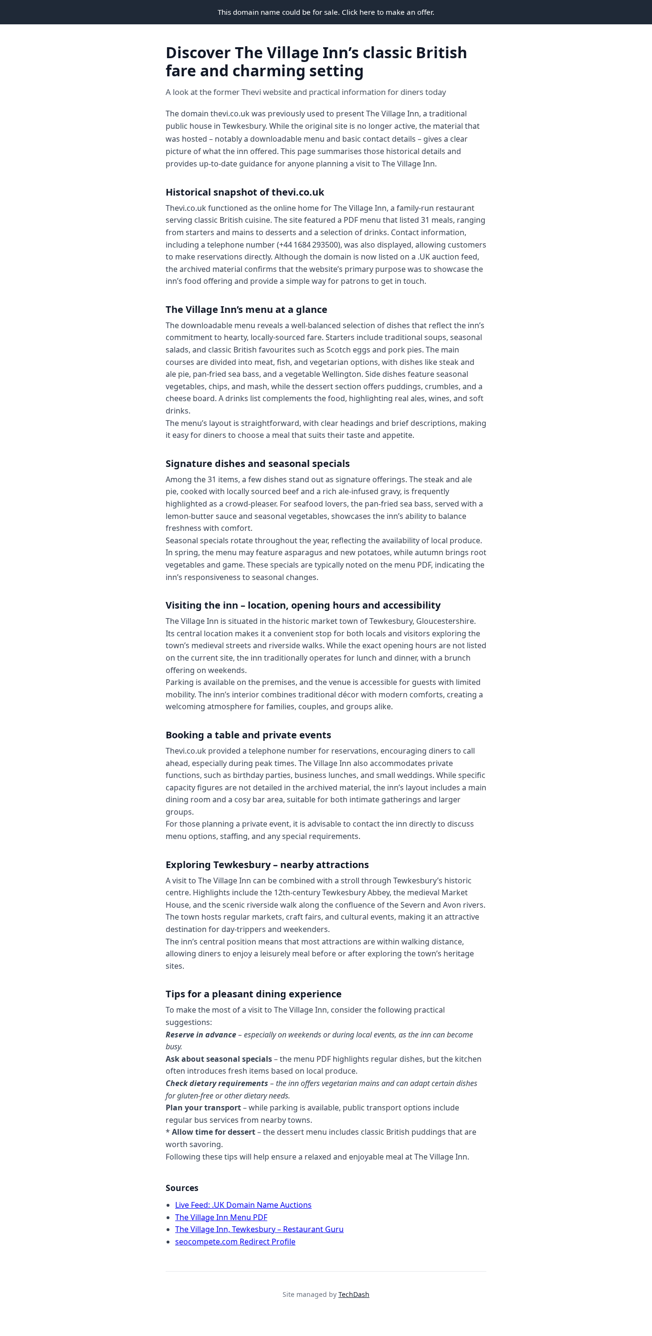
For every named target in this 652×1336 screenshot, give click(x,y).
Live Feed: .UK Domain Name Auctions (243, 1205)
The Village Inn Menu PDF (221, 1217)
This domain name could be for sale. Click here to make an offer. (326, 12)
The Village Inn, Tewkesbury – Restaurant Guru (259, 1229)
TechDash (353, 1294)
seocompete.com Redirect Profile (235, 1241)
